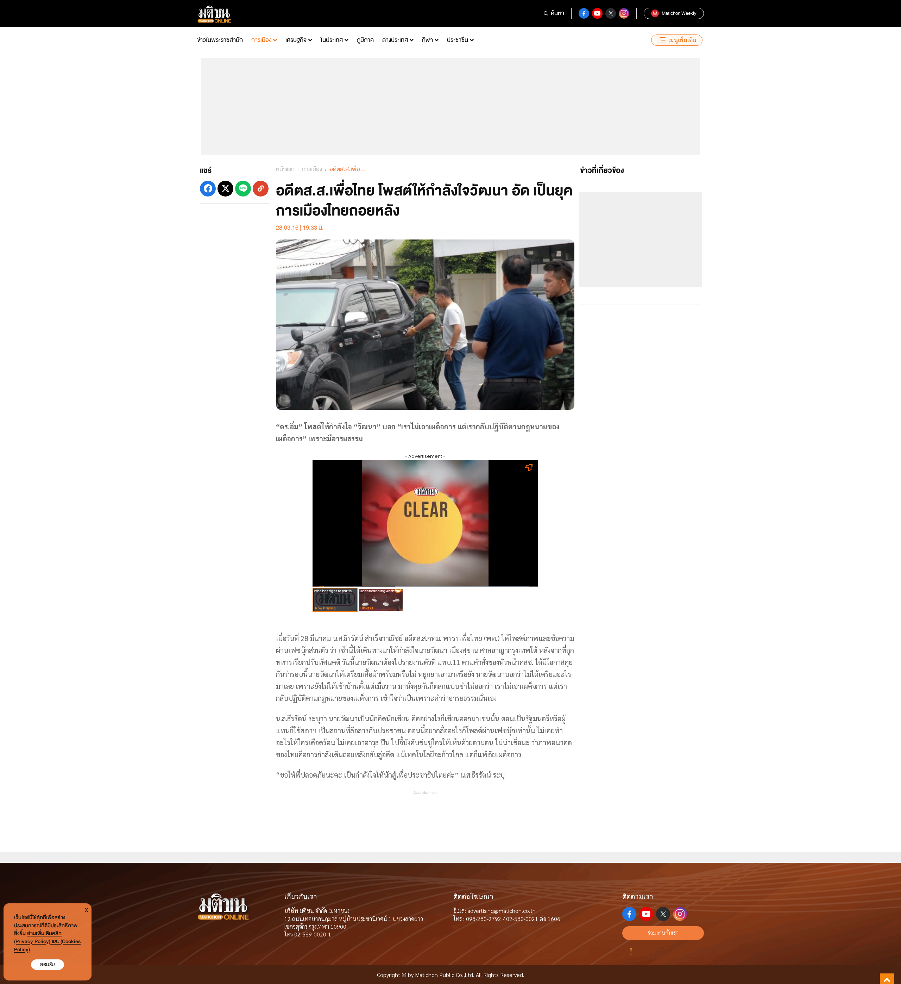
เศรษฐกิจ (296, 40)
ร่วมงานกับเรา (663, 932)
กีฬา (427, 40)
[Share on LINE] (243, 189)
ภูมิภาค (365, 40)
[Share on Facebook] (208, 189)
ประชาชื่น (457, 40)
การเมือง (261, 40)
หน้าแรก (285, 169)
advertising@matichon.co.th (501, 910)
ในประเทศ (332, 40)
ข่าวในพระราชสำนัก (220, 40)
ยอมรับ (47, 964)
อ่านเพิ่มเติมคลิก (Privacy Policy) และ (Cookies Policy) (47, 941)
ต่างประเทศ (395, 40)
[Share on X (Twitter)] (225, 189)
